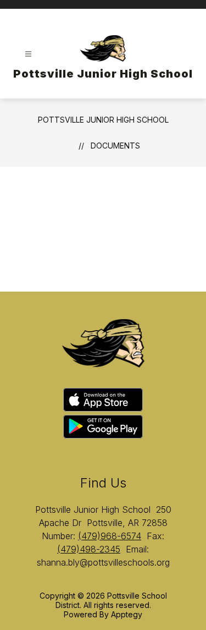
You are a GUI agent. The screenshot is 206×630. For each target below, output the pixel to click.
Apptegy (126, 614)
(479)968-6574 (109, 535)
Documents (115, 145)
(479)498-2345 (88, 549)
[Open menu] (28, 54)
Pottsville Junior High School (103, 119)
